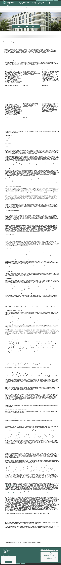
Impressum (56, 0)
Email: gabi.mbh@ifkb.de (28, 7)
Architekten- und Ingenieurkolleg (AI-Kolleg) (49, 557)
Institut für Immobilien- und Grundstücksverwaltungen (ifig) (49, 555)
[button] (4, 21)
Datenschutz (51, 0)
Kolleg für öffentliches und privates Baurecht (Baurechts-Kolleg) (49, 553)
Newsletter (45, 0)
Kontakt (41, 0)
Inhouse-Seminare (49, 558)
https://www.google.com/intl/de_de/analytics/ (44, 492)
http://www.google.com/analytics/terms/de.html (12, 492)
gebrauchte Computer (25, 544)
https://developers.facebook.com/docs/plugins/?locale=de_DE (16, 432)
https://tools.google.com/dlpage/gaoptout (11, 485)
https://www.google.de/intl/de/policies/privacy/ (41, 491)
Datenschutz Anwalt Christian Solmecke (44, 544)
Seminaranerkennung (18, 7)
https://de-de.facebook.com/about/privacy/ (29, 444)
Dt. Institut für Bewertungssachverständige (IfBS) (49, 550)
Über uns (12, 7)
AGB (37, 0)
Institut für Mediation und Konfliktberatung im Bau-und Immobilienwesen (49, 560)
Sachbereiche (6, 7)
